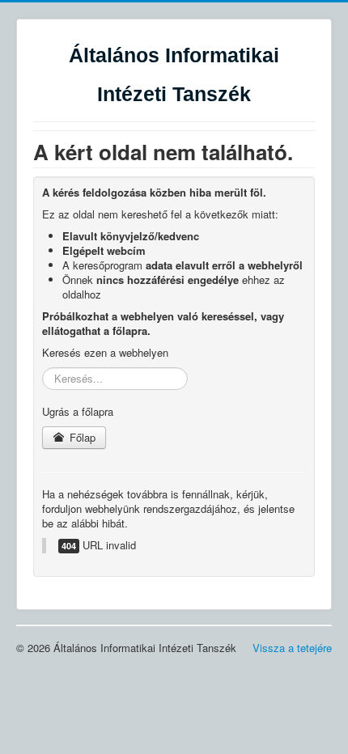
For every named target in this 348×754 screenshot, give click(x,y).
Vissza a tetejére (292, 647)
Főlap (80, 437)
